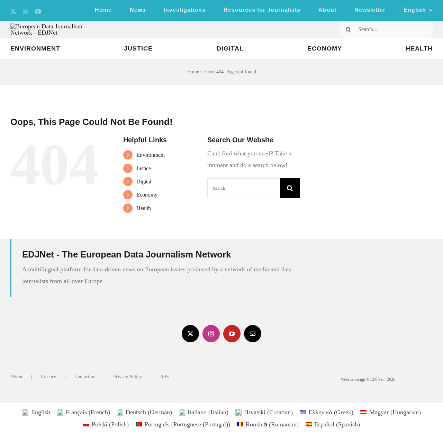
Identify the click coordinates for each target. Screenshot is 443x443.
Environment (150, 155)
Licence (48, 376)
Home (193, 71)
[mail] (252, 333)
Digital (143, 181)
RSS (164, 376)
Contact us (84, 376)
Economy (146, 195)
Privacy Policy (127, 376)
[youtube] (38, 11)
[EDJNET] (56, 26)
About (16, 376)
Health (143, 208)
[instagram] (25, 11)
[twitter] (13, 11)
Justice (143, 168)
